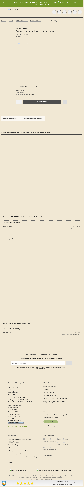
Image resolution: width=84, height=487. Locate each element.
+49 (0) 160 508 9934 (21, 400)
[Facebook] (43, 459)
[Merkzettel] (70, 12)
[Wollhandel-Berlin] (63, 29)
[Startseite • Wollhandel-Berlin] (14, 10)
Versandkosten (30, 94)
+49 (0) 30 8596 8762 (19, 398)
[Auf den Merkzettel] (65, 102)
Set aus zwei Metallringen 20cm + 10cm (16, 323)
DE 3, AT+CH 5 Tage (31, 86)
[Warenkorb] (75, 12)
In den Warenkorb (42, 102)
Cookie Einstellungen (49, 426)
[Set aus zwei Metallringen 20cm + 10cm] (41, 283)
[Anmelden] (64, 12)
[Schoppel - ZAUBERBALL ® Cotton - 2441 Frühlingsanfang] (41, 177)
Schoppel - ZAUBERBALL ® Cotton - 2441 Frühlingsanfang (23, 217)
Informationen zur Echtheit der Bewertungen (62, 484)
